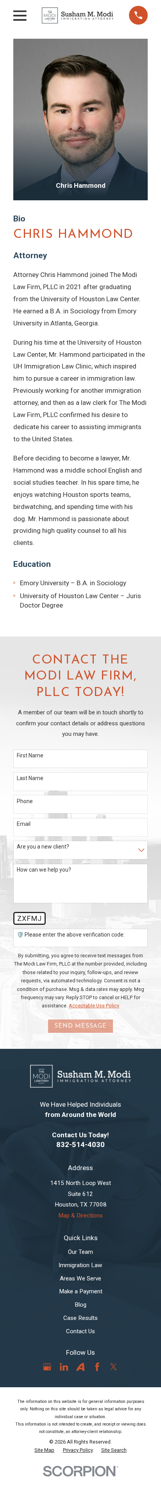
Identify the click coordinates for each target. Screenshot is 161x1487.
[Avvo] (80, 1367)
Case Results (80, 1318)
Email (23, 824)
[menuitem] (44, 1450)
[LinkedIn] (64, 1367)
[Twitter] (113, 1367)
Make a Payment (80, 1291)
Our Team (80, 1251)
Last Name (30, 778)
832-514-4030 (80, 1144)
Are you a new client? (43, 846)
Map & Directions (80, 1215)
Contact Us (80, 1331)
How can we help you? (44, 870)
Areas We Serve (80, 1278)
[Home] (77, 15)
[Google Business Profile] (47, 1367)
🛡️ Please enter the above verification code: (71, 934)
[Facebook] (97, 1367)
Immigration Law (80, 1265)
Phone (25, 801)
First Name (30, 755)
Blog (80, 1304)
